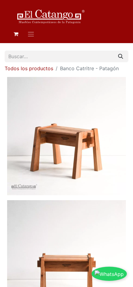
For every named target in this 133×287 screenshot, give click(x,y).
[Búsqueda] (120, 56)
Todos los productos (29, 68)
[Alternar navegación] (30, 34)
